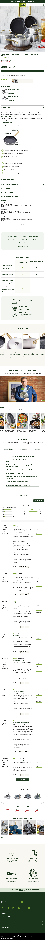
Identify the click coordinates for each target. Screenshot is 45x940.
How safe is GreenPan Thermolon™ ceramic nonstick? (18, 460)
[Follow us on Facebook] (8, 908)
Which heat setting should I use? (15, 473)
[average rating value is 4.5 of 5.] (4, 57)
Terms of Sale (9, 935)
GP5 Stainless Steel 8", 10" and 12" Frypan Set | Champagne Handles (23, 561)
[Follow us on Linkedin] (24, 908)
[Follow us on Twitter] (3, 908)
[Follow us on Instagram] (13, 908)
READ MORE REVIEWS (22, 224)
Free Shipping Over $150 (16, 1)
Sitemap (32, 936)
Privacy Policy (33, 935)
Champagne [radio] (4, 67)
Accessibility (27, 936)
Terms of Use (15, 935)
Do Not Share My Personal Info (7, 938)
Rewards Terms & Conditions (24, 935)
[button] (22, 107)
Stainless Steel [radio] (11, 67)
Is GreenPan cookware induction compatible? (19, 470)
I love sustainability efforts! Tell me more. (18, 485)
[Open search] (40, 5)
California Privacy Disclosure (6, 936)
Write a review (39, 501)
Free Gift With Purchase (28, 1)
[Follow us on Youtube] (29, 908)
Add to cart (22, 71)
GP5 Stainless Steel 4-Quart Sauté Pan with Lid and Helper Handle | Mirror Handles (23, 746)
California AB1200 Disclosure (18, 936)
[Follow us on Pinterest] (19, 908)
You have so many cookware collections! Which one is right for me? (21, 477)
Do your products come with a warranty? (17, 481)
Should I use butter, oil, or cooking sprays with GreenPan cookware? (19, 465)
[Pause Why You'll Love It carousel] (42, 363)
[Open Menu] (2, 5)
